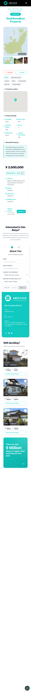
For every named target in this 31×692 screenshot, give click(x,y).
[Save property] (25, 351)
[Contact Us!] (27, 688)
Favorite (10, 72)
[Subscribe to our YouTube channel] (11, 333)
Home (9, 9)
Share (22, 72)
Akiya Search (15, 9)
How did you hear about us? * (12, 278)
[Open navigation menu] (26, 3)
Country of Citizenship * (10, 272)
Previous (14, 287)
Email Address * (8, 265)
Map (21, 9)
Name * (5, 259)
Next (21, 287)
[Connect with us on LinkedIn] (9, 333)
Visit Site (20, 211)
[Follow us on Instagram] (6, 333)
